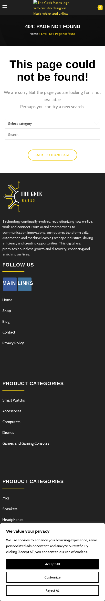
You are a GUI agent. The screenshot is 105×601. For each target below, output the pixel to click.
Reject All (52, 590)
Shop (6, 311)
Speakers (10, 509)
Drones (8, 432)
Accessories (11, 411)
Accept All (52, 564)
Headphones (12, 520)
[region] (52, 562)
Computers (11, 422)
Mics (6, 498)
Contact (8, 332)
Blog (6, 321)
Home (34, 33)
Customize (52, 577)
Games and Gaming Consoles (25, 443)
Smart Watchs (13, 400)
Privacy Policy (13, 343)
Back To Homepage (52, 155)
